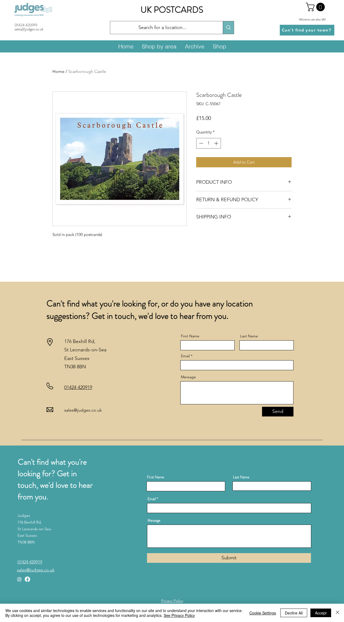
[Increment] (216, 143)
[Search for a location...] (228, 27)
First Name (190, 336)
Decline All (294, 613)
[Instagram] (19, 579)
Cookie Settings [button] (262, 613)
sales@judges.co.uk (83, 410)
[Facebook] (27, 579)
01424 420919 (26, 25)
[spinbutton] (208, 143)
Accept (321, 613)
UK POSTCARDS (172, 9)
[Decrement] (200, 143)
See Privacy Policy (179, 615)
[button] (316, 7)
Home (58, 71)
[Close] (337, 613)
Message (188, 377)
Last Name (249, 336)
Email (185, 356)
